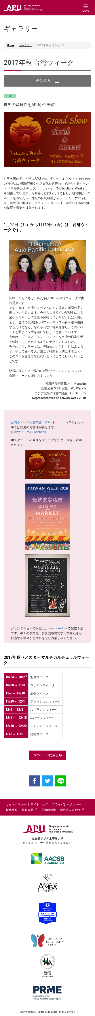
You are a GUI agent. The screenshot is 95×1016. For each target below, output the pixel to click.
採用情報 (11, 810)
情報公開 (28, 810)
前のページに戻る (46, 755)
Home (10, 45)
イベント (10, 96)
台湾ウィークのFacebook (28, 432)
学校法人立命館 (70, 810)
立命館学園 (48, 810)
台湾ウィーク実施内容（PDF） (32, 422)
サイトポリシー (16, 804)
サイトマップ (39, 804)
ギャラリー (25, 45)
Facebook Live (58, 628)
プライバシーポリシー (66, 804)
